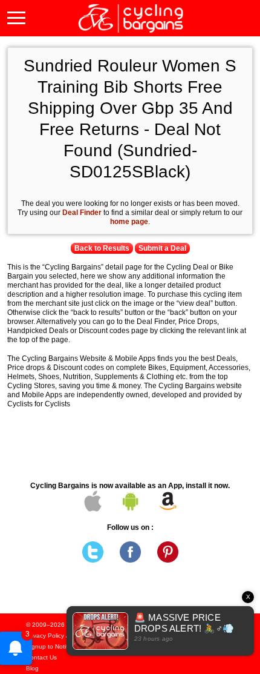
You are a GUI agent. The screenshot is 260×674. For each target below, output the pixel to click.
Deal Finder (82, 212)
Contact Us (41, 657)
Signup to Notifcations (57, 646)
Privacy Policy (45, 635)
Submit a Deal (162, 248)
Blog (32, 668)
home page (129, 221)
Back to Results (101, 248)
